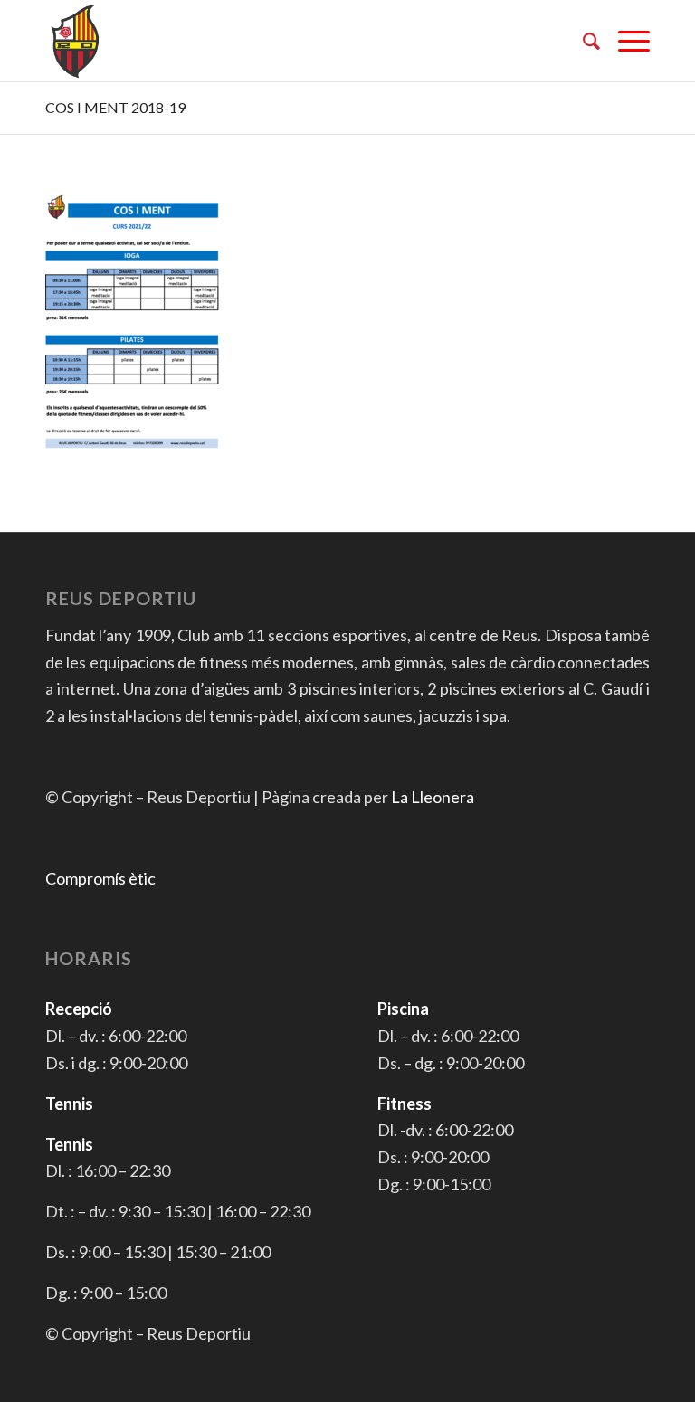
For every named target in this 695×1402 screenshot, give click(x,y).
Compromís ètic (100, 878)
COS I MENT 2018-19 (115, 107)
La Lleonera (432, 797)
